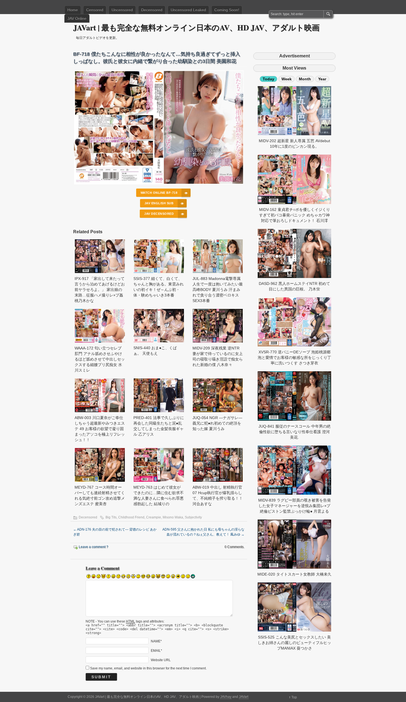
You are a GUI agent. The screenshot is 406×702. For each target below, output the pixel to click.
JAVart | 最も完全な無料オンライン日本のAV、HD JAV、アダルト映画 (196, 27)
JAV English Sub (159, 203)
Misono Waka (173, 517)
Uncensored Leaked (188, 10)
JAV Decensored (159, 213)
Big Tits (111, 517)
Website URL (161, 660)
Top (294, 697)
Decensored (151, 10)
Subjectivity (193, 517)
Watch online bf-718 (159, 192)
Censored (94, 10)
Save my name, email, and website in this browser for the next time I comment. (148, 668)
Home (72, 10)
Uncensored (122, 10)
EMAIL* (156, 651)
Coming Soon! (226, 10)
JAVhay (225, 697)
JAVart (243, 697)
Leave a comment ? (93, 547)
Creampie (153, 517)
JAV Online (76, 18)
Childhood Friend (131, 517)
